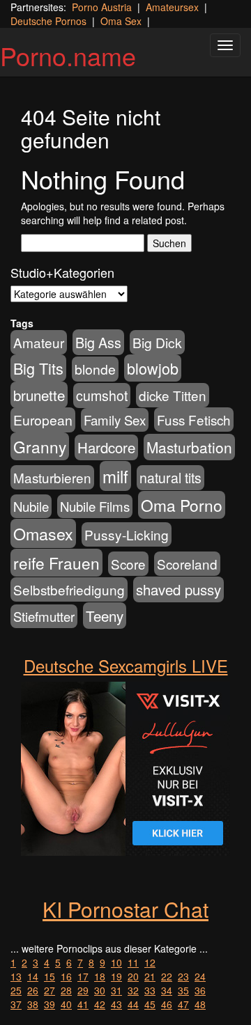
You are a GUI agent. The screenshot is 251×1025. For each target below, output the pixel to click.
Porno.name (68, 55)
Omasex (43, 533)
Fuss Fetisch (194, 419)
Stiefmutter (44, 616)
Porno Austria (102, 7)
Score (128, 563)
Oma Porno (181, 505)
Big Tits (38, 368)
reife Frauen (56, 562)
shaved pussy (178, 589)
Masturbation (189, 447)
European (43, 420)
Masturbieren (52, 477)
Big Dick (157, 342)
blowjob (152, 368)
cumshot (102, 395)
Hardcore (106, 447)
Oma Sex (121, 21)
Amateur (38, 342)
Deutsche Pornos (48, 21)
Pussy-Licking (126, 534)
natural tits (170, 477)
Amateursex (172, 7)
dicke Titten (172, 395)
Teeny (104, 615)
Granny (39, 446)
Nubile (31, 506)
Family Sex (115, 420)
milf (115, 476)
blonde (95, 369)
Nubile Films (95, 506)
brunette (39, 394)
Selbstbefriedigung (69, 589)
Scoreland (187, 563)
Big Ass (98, 342)
